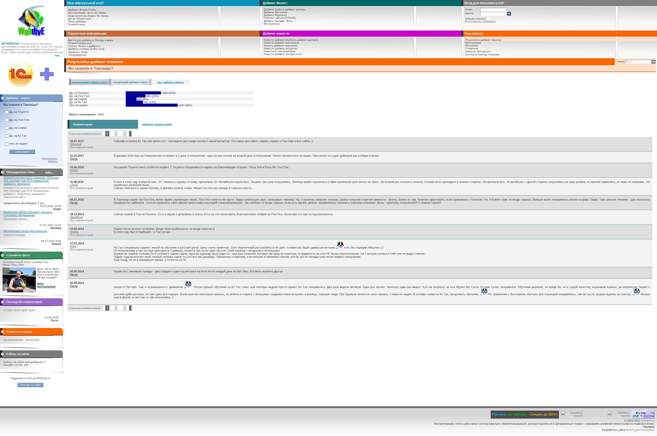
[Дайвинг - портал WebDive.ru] (32, 38)
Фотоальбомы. (77, 12)
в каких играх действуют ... (21, 310)
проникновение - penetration (22, 339)
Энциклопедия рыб (80, 43)
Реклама (493, 54)
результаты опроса (49, 160)
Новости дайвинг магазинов (281, 42)
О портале (471, 48)
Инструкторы (272, 23)
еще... (49, 172)
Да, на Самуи (18, 127)
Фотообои (471, 45)
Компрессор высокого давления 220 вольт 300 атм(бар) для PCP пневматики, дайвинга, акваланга (31, 180)
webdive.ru (647, 420)
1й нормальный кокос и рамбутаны (26, 262)
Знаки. (85, 52)
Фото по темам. (97, 12)
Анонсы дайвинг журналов (280, 45)
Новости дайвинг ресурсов (280, 48)
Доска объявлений (79, 18)
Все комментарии (81, 147)
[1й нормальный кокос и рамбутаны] (19, 291)
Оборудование (77, 54)
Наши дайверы (77, 21)
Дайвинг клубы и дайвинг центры (284, 9)
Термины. (74, 52)
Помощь (483, 54)
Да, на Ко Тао (18, 135)
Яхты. (289, 20)
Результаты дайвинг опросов (483, 39)
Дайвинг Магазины (275, 12)
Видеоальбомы (77, 15)
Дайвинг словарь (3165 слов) (86, 48)
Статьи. (73, 46)
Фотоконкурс (473, 42)
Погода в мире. (104, 40)
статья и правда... (15, 234)
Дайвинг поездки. (274, 20)
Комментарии (76, 24)
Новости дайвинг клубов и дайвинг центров (291, 39)
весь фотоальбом (46, 285)
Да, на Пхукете (19, 111)
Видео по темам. (98, 15)
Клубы (92, 9)
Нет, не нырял (18, 143)
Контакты (471, 54)
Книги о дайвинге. (90, 46)
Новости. (470, 51)
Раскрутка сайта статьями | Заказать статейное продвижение (28, 214)
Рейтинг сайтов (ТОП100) (280, 17)
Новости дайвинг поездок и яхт (283, 54)
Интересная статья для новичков (25, 231)
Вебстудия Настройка (640, 429)
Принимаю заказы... (17, 219)
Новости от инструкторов (279, 51)
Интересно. (484, 51)
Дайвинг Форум (78, 9)
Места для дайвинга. (81, 40)
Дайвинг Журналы (275, 15)
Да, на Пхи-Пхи (19, 119)
